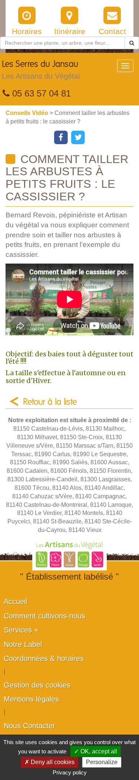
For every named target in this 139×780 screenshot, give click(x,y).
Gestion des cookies (37, 685)
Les (41, 70)
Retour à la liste (50, 402)
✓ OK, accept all (95, 751)
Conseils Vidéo (28, 113)
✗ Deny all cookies (49, 762)
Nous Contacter (29, 726)
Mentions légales (31, 699)
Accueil (15, 601)
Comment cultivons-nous (44, 616)
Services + (21, 630)
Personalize (102, 762)
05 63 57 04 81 (40, 93)
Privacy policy (70, 772)
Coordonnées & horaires (44, 658)
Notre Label (23, 644)
